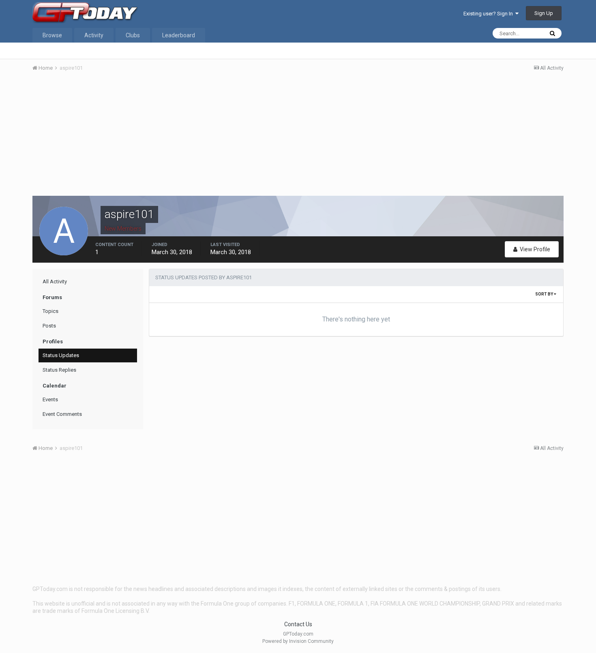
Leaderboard (178, 35)
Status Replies (59, 370)
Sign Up (543, 13)
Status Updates (61, 355)
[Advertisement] (298, 139)
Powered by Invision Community (298, 641)
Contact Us (298, 624)
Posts (49, 326)
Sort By (544, 294)
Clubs (133, 35)
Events (50, 399)
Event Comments (62, 414)
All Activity (55, 281)
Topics (50, 311)
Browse (52, 35)
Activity (93, 35)
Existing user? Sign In (489, 14)
